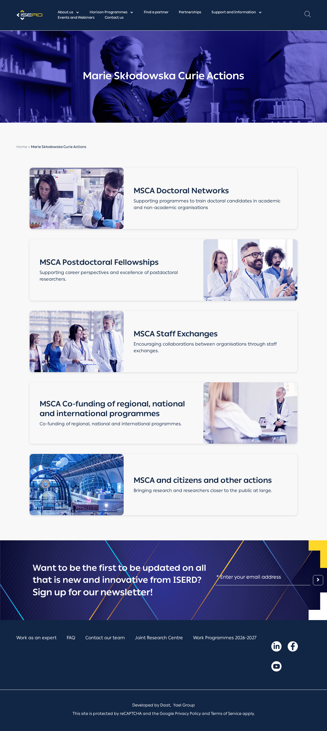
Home (21, 147)
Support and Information (234, 12)
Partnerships (190, 12)
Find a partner (156, 12)
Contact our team (105, 638)
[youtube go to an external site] (276, 667)
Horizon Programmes (108, 12)
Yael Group (184, 705)
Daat (165, 705)
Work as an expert (36, 638)
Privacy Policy (188, 713)
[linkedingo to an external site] (276, 647)
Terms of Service (226, 713)
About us (65, 12)
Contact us (114, 17)
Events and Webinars (76, 17)
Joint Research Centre (159, 638)
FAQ (71, 638)
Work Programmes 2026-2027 (224, 638)
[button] (308, 15)
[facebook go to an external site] (293, 647)
